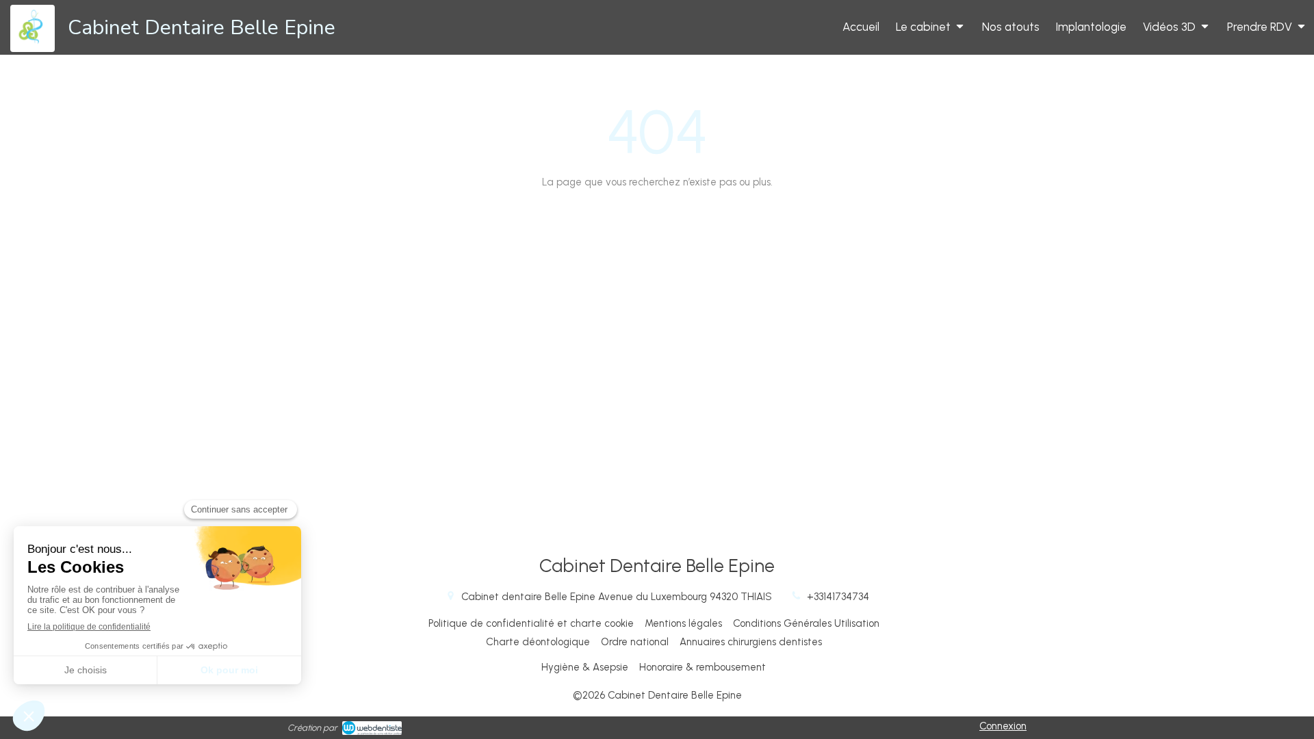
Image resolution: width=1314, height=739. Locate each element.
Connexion (1003, 726)
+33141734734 (838, 597)
